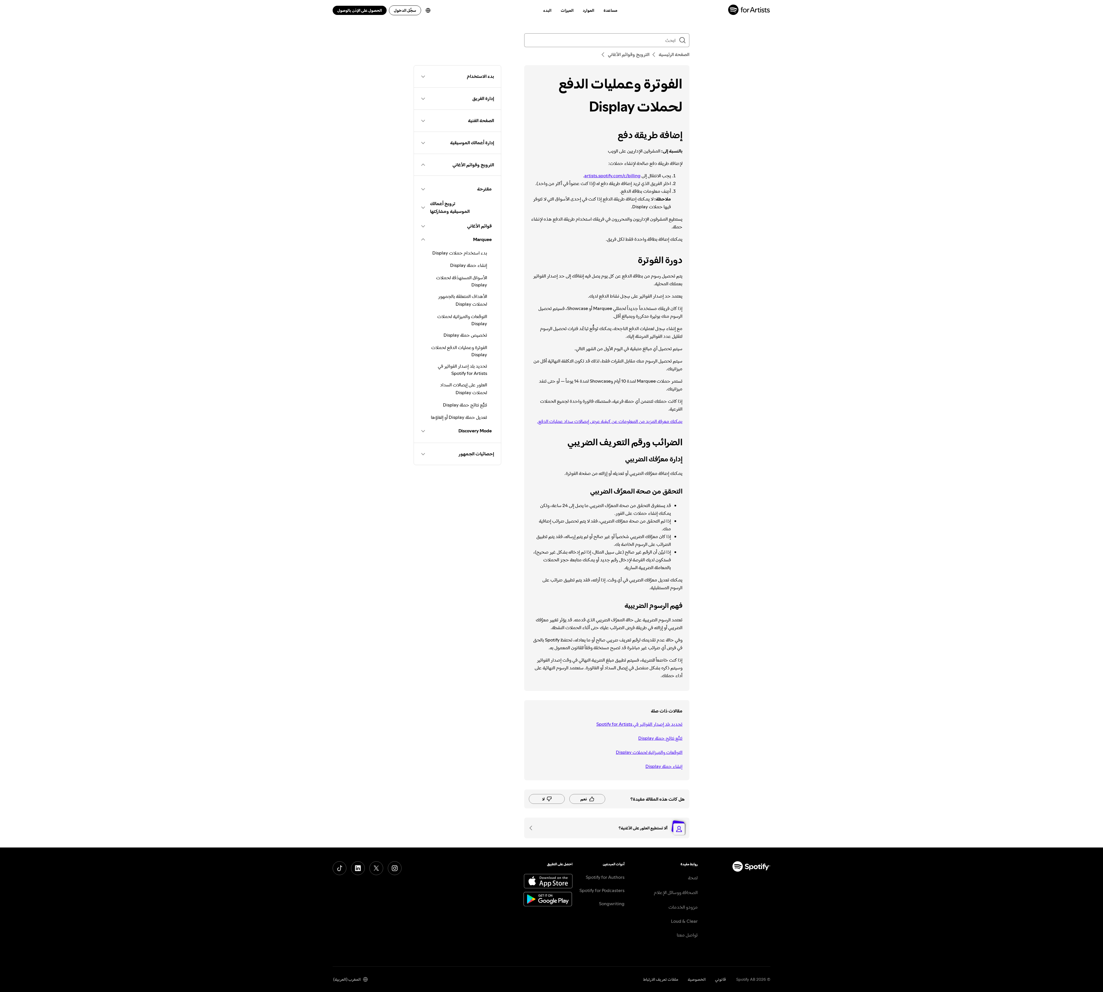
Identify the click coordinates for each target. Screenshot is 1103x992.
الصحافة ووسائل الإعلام (676, 892)
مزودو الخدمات (683, 907)
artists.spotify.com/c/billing (612, 175)
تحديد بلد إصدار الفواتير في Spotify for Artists (639, 724)
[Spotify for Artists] (749, 10)
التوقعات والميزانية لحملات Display (649, 752)
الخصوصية (697, 979)
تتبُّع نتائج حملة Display (660, 738)
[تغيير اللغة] (428, 10)
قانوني (720, 979)
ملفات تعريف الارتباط (660, 979)
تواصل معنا (687, 935)
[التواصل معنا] (533, 828)
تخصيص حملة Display (465, 335)
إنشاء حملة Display (663, 766)
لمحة (693, 877)
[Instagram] (395, 868)
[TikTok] (339, 868)
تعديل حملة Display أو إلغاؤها (459, 417)
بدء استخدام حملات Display (459, 253)
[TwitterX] (376, 868)
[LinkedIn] (358, 868)
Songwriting (611, 903)
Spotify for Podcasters (601, 890)
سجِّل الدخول (405, 10)
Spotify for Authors (605, 877)
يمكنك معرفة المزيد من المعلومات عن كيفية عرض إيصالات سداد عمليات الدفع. (609, 421)
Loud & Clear (684, 921)
